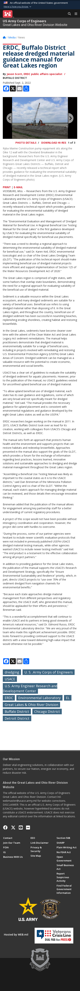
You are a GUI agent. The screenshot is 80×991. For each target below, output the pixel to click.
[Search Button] (68, 14)
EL (68, 698)
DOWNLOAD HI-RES (53, 142)
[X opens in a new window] (13, 827)
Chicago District (47, 711)
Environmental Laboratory (39, 698)
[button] (18, 7)
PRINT (7, 187)
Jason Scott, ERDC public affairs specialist (34, 74)
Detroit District (17, 718)
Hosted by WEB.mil (16, 934)
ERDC (9, 698)
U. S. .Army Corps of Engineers (48, 672)
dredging (12, 672)
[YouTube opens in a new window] (21, 827)
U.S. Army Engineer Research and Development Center (30, 688)
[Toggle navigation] (74, 14)
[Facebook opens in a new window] (5, 827)
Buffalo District (17, 711)
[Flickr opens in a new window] (28, 827)
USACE (10, 679)
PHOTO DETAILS (25, 142)
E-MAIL (18, 187)
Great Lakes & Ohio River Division (31, 704)
